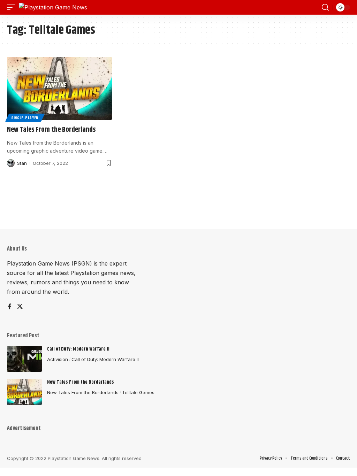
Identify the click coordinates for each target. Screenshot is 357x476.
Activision (57, 359)
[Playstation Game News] (53, 7)
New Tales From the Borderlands (51, 129)
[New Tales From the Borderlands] (59, 88)
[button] (13, 7)
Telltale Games (138, 392)
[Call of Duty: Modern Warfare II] (24, 359)
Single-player (25, 117)
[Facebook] (10, 307)
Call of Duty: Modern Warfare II (78, 349)
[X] (20, 307)
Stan (22, 163)
